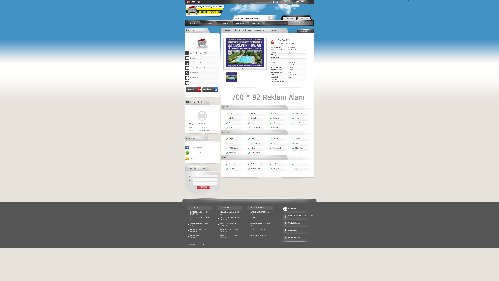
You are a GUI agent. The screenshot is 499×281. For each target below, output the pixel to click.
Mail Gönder (189, 89)
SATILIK (209, 23)
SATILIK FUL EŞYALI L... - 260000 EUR (199, 236)
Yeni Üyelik (304, 18)
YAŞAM (258, 23)
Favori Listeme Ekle (197, 153)
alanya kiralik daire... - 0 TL (258, 230)
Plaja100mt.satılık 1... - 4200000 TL (200, 219)
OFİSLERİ (241, 23)
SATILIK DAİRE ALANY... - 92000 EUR (199, 230)
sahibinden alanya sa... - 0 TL (259, 235)
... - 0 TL (253, 218)
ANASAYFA (192, 23)
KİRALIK (225, 23)
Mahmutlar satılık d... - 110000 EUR (199, 225)
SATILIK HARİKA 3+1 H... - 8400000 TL (199, 213)
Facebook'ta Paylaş (196, 147)
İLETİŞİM (304, 2)
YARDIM (287, 2)
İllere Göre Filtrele (300, 23)
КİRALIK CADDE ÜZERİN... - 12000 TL (230, 230)
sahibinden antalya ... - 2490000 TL (260, 225)
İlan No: (304, 31)
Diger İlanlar (206, 89)
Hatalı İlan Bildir (196, 158)
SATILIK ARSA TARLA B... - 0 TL (260, 213)
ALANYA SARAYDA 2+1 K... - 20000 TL (230, 225)
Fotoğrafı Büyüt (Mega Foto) (245, 68)
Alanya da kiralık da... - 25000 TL (229, 213)
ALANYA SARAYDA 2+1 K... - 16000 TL (230, 219)
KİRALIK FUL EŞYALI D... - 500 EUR (229, 236)
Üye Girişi (289, 18)
